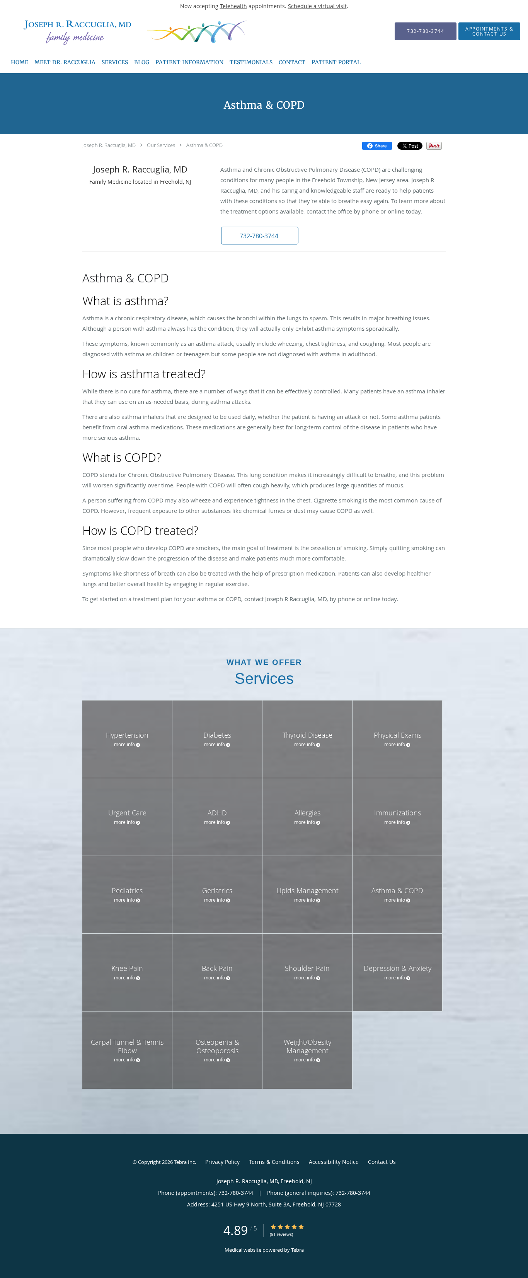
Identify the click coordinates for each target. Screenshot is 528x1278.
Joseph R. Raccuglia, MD (109, 145)
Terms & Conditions (274, 1161)
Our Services (161, 145)
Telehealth (233, 6)
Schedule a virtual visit (317, 6)
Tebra (297, 1249)
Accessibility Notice (334, 1161)
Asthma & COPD (204, 145)
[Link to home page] (114, 31)
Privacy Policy (222, 1161)
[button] (259, 235)
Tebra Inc (184, 1161)
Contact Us (382, 1161)
